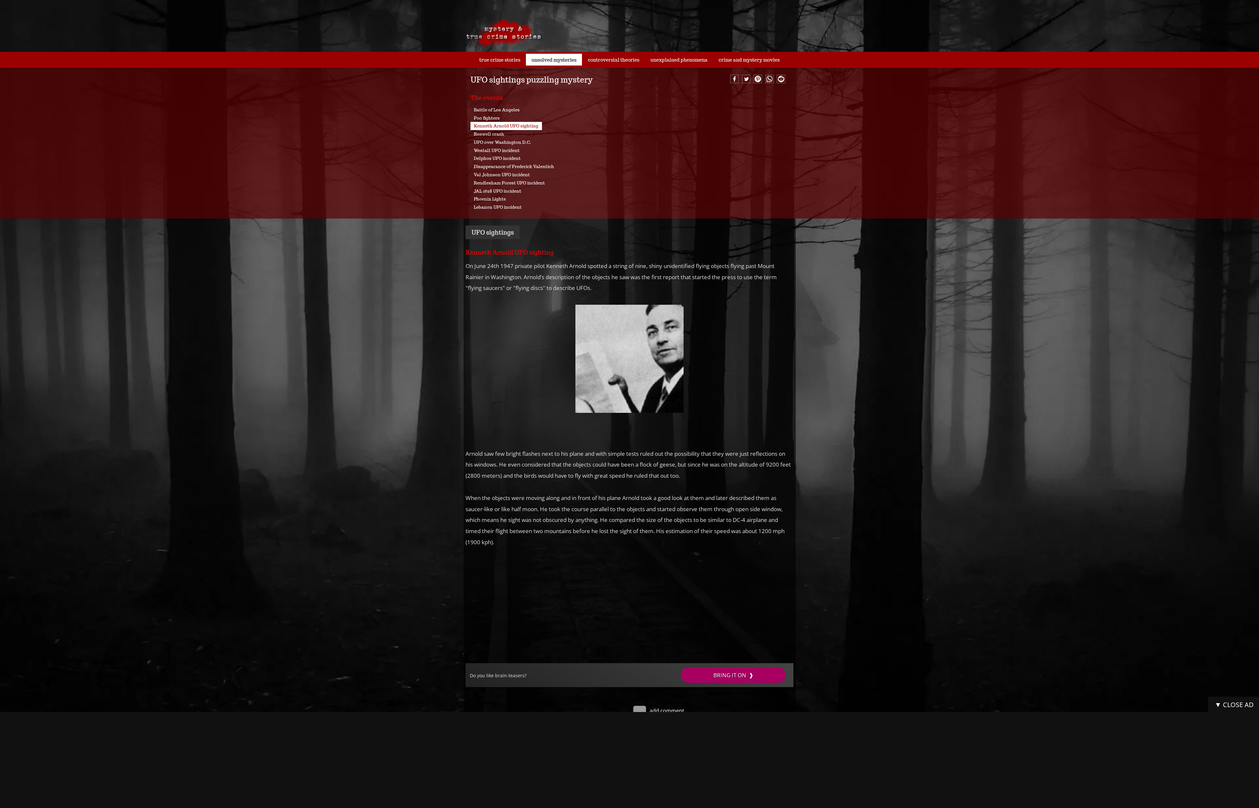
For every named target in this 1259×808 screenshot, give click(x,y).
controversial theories (613, 60)
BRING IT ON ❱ (733, 675)
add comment (666, 710)
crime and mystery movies (749, 60)
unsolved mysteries (553, 60)
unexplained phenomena (679, 60)
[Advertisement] (629, 605)
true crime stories (499, 60)
